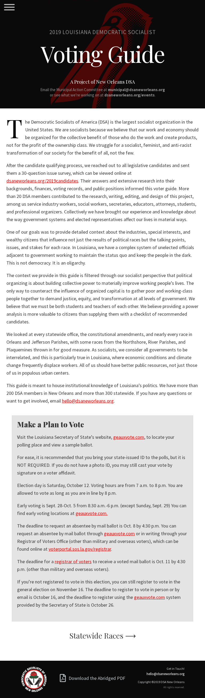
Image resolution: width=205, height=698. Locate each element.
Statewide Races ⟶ (102, 635)
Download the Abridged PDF (97, 678)
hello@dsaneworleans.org (88, 401)
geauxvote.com (128, 437)
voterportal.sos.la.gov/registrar (80, 549)
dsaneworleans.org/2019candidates (42, 181)
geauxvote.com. (92, 513)
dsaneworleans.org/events (129, 95)
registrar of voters (73, 561)
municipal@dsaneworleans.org (136, 89)
